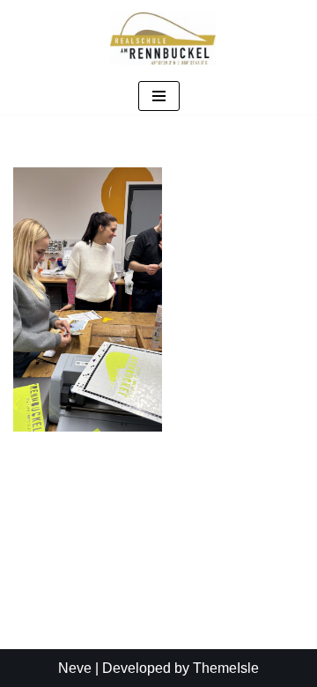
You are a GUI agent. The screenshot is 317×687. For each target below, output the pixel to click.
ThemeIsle (226, 668)
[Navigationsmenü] (159, 96)
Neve (75, 668)
